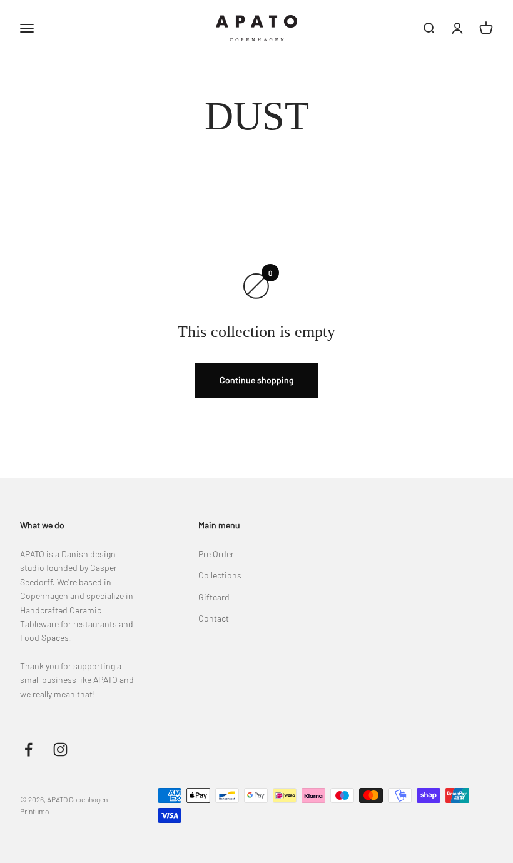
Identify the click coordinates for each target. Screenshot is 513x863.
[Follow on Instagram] (60, 749)
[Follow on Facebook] (28, 749)
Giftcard (214, 597)
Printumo (34, 811)
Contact (213, 618)
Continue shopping (256, 380)
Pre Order (216, 553)
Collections (219, 575)
